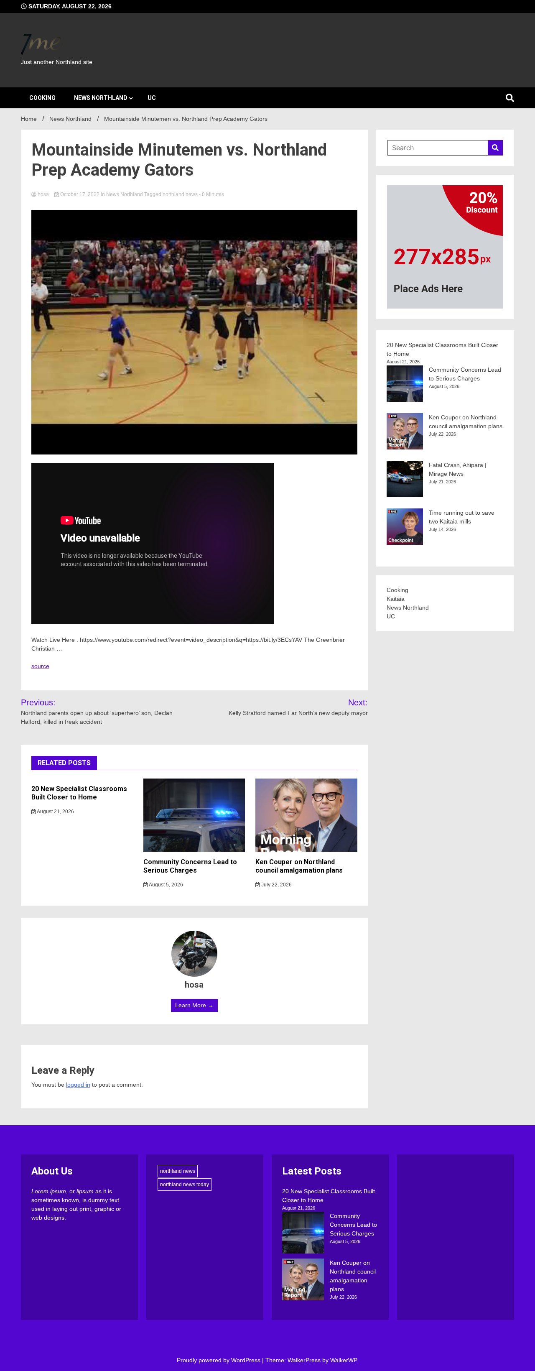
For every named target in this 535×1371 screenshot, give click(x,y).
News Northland (100, 97)
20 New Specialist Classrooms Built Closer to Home (79, 793)
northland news (180, 194)
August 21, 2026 (55, 811)
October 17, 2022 (80, 194)
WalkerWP (343, 1360)
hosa (43, 194)
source (40, 666)
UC (152, 97)
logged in (78, 1084)
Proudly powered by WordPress (219, 1360)
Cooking (42, 97)
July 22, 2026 (276, 885)
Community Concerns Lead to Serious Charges (190, 866)
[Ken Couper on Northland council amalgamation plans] (303, 1281)
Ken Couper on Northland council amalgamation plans (299, 866)
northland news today (184, 1184)
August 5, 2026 (165, 885)
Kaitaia (396, 598)
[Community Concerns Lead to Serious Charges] (303, 1234)
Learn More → (194, 1005)
